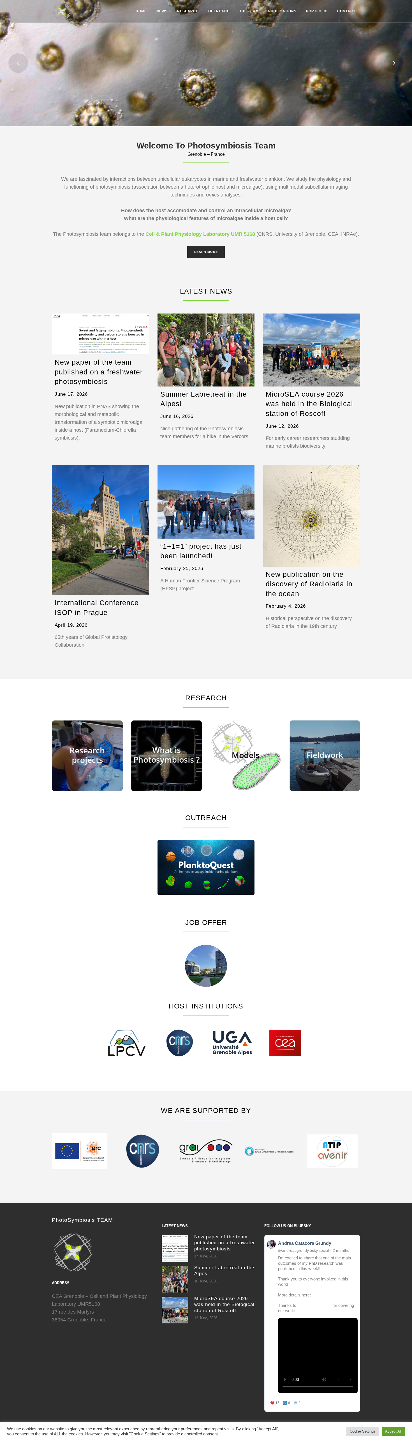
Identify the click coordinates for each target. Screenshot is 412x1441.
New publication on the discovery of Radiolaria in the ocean (309, 584)
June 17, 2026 (71, 394)
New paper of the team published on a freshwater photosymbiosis (99, 371)
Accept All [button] (393, 1431)
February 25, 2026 (181, 568)
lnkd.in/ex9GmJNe (313, 1310)
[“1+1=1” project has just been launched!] (206, 501)
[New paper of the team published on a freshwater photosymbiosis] (100, 334)
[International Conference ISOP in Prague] (100, 530)
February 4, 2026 (286, 606)
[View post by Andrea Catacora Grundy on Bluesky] (312, 1323)
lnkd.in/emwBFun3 (329, 1295)
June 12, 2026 (282, 426)
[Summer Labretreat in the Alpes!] (206, 350)
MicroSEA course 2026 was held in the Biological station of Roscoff (309, 403)
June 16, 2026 (176, 416)
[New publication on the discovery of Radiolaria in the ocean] (311, 515)
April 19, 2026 (71, 625)
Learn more (206, 251)
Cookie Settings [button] (363, 1431)
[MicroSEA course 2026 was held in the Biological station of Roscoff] (311, 350)
